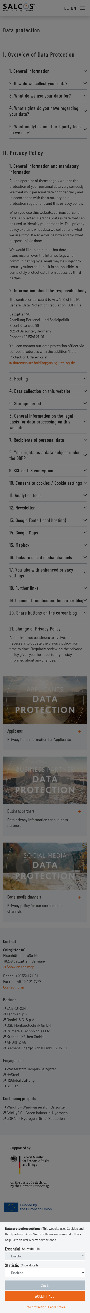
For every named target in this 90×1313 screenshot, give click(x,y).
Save (45, 1285)
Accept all (45, 1296)
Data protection (35, 1307)
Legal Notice (57, 1307)
